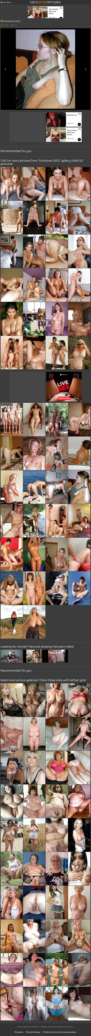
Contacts (19, 1032)
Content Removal (33, 1032)
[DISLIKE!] (12, 25)
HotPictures (45, 2)
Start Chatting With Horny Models (54, 11)
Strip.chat (52, 17)
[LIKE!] (2, 25)
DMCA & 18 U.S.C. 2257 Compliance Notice (60, 1032)
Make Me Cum (72, 115)
